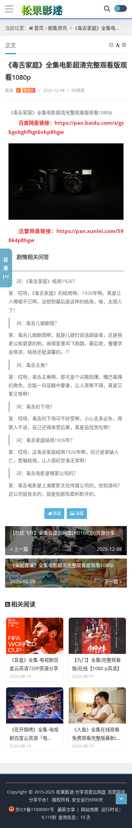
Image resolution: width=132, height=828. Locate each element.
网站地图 (89, 809)
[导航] (9, 8)
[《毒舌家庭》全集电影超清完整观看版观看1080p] (66, 181)
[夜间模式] (120, 8)
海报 (79, 513)
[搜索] (107, 9)
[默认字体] (118, 45)
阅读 (56, 513)
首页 (39, 28)
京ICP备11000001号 (34, 809)
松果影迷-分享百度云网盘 (81, 792)
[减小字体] (111, 45)
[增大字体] (124, 45)
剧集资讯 (57, 28)
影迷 (19, 90)
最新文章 (66, 809)
